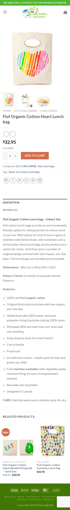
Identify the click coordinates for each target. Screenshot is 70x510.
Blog (21, 496)
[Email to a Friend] (26, 180)
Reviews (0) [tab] (10, 209)
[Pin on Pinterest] (33, 180)
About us (10, 496)
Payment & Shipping (29, 499)
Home (7, 110)
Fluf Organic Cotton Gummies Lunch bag (48, 466)
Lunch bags (49, 110)
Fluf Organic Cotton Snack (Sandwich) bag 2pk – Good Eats (17, 468)
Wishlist (48, 499)
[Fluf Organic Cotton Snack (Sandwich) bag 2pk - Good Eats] (18, 441)
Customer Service (53, 496)
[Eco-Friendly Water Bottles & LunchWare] (35, 12)
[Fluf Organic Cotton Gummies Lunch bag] (52, 441)
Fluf (39, 166)
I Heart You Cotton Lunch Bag (23, 171)
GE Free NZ (33, 496)
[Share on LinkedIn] (40, 180)
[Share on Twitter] (20, 180)
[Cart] (65, 12)
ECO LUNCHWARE (25, 110)
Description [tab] (11, 202)
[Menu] (5, 11)
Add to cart (35, 155)
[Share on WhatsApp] (6, 180)
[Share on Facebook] (13, 180)
